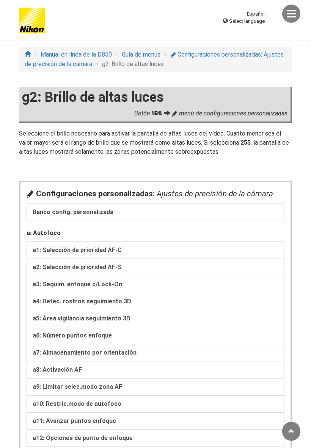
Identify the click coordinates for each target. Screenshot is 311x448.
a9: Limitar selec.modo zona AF (77, 386)
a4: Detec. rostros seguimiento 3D (82, 301)
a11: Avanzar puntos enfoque (74, 420)
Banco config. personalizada (73, 212)
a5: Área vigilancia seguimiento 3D (81, 318)
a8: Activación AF (57, 369)
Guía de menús (141, 54)
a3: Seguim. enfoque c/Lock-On (77, 284)
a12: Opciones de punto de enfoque (83, 438)
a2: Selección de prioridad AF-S (77, 267)
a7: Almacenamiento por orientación (85, 352)
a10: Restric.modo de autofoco (77, 403)
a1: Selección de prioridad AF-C (77, 250)
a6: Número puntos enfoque (72, 335)
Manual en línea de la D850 (76, 54)
